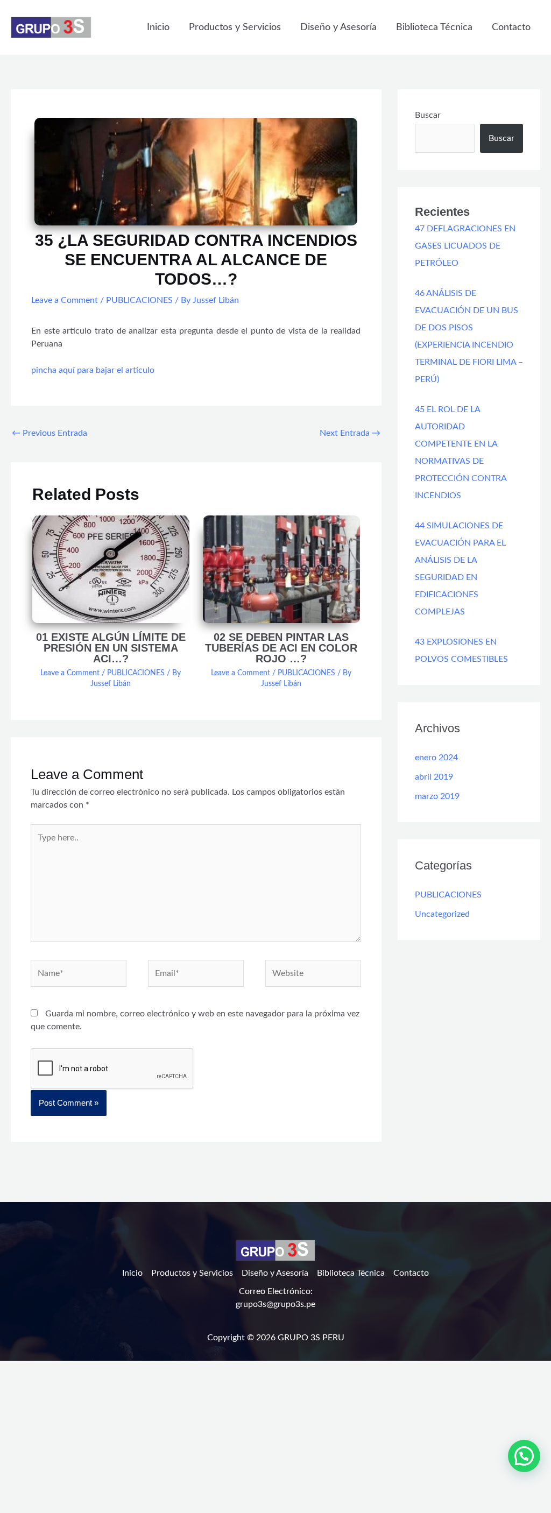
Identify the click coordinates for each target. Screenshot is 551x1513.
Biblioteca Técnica (434, 27)
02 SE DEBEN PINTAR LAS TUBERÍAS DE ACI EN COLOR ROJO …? (281, 647)
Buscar (428, 115)
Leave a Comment (64, 300)
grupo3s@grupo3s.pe (275, 1304)
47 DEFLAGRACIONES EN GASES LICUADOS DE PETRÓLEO (465, 245)
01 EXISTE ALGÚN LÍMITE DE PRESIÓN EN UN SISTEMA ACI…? (111, 647)
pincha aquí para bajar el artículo (92, 370)
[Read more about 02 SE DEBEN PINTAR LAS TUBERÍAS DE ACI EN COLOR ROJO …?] (281, 568)
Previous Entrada (49, 433)
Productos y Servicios (235, 27)
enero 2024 (436, 757)
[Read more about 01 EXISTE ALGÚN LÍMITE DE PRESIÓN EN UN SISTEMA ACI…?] (110, 568)
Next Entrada (350, 433)
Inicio (158, 27)
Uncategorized (442, 914)
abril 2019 (434, 777)
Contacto (511, 27)
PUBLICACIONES (139, 300)
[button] (524, 1456)
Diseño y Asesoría (338, 27)
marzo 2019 (437, 796)
